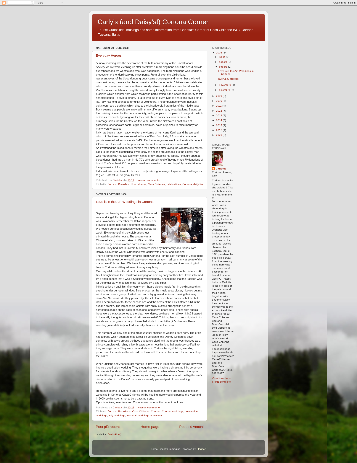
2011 (219, 105)
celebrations (174, 184)
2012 (219, 110)
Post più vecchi (191, 427)
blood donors (138, 184)
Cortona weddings (172, 411)
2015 (219, 125)
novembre (225, 85)
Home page (150, 427)
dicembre (225, 90)
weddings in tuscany (150, 415)
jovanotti (131, 415)
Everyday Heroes (109, 55)
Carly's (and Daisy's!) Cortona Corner (153, 22)
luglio (222, 57)
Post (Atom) (114, 434)
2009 (219, 96)
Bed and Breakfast (118, 184)
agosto (223, 62)
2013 (219, 115)
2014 (219, 120)
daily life (198, 184)
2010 (219, 101)
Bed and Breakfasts (119, 411)
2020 (219, 135)
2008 (219, 52)
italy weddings (117, 415)
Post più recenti (108, 427)
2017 (219, 130)
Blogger (201, 449)
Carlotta (221, 168)
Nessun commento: (149, 180)
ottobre (223, 66)
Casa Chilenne (156, 184)
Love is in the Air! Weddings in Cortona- (125, 202)
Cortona (187, 184)
